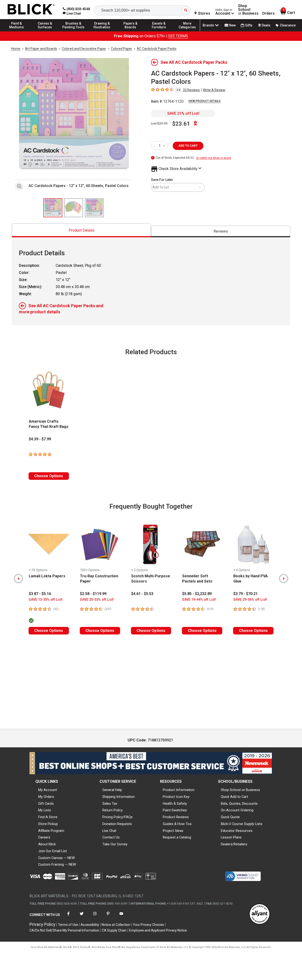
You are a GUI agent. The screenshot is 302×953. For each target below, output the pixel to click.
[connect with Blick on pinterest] (108, 916)
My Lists (44, 810)
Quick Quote (230, 817)
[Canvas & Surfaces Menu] (45, 31)
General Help (112, 790)
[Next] (283, 578)
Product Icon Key (176, 797)
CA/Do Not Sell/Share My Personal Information (64, 930)
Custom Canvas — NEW (56, 858)
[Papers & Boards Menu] (130, 31)
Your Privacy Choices (148, 925)
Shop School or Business (240, 790)
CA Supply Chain (114, 930)
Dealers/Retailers (234, 844)
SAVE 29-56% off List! (250, 600)
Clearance (288, 25)
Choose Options (48, 476)
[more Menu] (187, 31)
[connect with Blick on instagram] (95, 916)
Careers (44, 837)
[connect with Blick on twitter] (81, 916)
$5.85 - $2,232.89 (197, 593)
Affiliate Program (51, 831)
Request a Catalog (177, 837)
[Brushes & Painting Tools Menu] (73, 31)
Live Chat (109, 831)
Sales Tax (109, 803)
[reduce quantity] (154, 145)
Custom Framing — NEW (57, 864)
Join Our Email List (52, 851)
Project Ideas (173, 831)
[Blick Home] (31, 9)
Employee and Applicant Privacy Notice (158, 930)
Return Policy (112, 810)
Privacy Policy (42, 924)
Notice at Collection (116, 925)
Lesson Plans (231, 837)
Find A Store (47, 817)
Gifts (248, 25)
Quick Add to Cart (234, 797)
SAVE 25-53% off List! (97, 600)
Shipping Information (118, 797)
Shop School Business (248, 9)
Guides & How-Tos (177, 824)
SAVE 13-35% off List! (46, 600)
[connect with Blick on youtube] (121, 916)
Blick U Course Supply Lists (241, 824)
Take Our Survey (114, 844)
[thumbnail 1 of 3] (52, 207)
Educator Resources (236, 831)
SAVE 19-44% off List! (199, 600)
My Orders (46, 797)
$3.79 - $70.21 (245, 593)
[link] (72, 13)
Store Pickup (48, 824)
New (232, 25)
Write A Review (214, 90)
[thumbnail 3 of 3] (94, 207)
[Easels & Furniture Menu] (159, 31)
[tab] (81, 230)
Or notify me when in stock (213, 158)
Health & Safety (175, 803)
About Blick (47, 844)
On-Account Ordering (237, 810)
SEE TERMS (178, 36)
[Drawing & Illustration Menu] (102, 31)
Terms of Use (68, 925)
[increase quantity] (164, 145)
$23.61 (181, 123)
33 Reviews (191, 90)
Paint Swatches (175, 810)
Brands (208, 25)
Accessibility (90, 925)
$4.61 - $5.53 (142, 593)
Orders (268, 13)
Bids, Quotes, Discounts (239, 803)
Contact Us (111, 837)
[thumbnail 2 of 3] (73, 207)
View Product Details (204, 101)
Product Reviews (176, 817)
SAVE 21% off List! (183, 113)
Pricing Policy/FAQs (117, 817)
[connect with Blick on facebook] (68, 916)
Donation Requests (117, 824)
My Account (47, 790)
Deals (266, 25)
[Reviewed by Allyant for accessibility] (259, 914)
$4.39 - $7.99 (40, 439)
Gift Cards (46, 803)
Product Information (178, 790)
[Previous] (18, 578)
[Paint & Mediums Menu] (16, 31)
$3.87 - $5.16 (40, 593)
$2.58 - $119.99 (93, 593)
